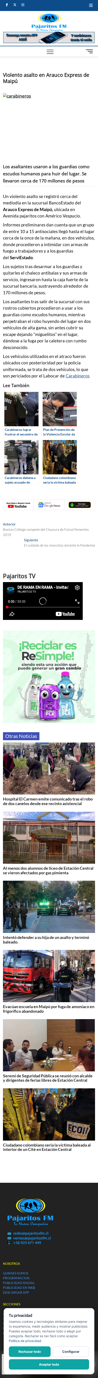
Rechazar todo (29, 1351)
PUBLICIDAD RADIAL (19, 1283)
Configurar (71, 1351)
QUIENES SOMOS (15, 1273)
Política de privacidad (25, 1341)
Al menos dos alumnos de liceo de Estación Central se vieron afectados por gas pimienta (48, 870)
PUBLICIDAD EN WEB (19, 1288)
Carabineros (78, 375)
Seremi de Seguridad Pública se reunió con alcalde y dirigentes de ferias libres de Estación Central (48, 1078)
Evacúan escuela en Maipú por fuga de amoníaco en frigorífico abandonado (48, 1009)
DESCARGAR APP (16, 1292)
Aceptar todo (49, 1364)
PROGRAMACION (16, 1278)
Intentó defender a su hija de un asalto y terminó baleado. (46, 939)
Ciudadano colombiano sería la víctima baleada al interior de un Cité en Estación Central (47, 1147)
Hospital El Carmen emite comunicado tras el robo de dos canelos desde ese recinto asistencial (48, 801)
